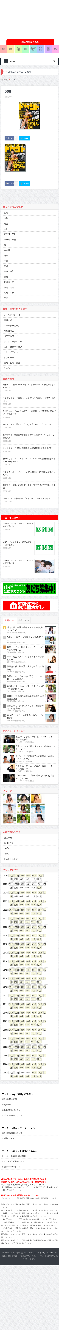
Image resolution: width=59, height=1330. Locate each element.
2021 (5, 918)
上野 (6, 228)
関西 (25, 49)
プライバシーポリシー (12, 1115)
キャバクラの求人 (12, 325)
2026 (5, 875)
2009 (5, 1021)
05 (33, 875)
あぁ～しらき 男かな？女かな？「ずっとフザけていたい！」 (29, 424)
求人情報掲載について (12, 1133)
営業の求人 (9, 330)
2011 (5, 1004)
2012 (5, 995)
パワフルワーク (11, 336)
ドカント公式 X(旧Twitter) (14, 1155)
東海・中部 (9, 271)
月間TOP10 (10, 620)
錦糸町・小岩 (10, 239)
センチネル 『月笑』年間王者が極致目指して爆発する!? (27, 448)
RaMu (6, 853)
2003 (5, 1072)
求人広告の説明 (10, 1099)
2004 (5, 1064)
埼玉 (6, 255)
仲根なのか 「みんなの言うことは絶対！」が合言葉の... (24, 678)
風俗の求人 (9, 320)
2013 (5, 987)
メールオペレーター (13, 314)
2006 (5, 1047)
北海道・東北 (10, 282)
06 (39, 875)
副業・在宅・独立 (12, 362)
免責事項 (7, 1104)
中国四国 (40, 49)
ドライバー (9, 357)
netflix (7, 848)
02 (16, 875)
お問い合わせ (9, 1138)
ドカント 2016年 (11, 858)
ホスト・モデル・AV (13, 341)
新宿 (6, 213)
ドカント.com (46, 1252)
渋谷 (6, 218)
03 (22, 875)
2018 (5, 944)
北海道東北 (33, 49)
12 (38, 887)
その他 (7, 368)
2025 (5, 884)
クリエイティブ (11, 352)
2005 (5, 1055)
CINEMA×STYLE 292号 (19, 72)
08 (15, 904)
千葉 (6, 260)
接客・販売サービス (13, 346)
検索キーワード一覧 (11, 1166)
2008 (5, 1029)
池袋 (6, 223)
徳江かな (8, 837)
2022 (5, 909)
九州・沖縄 (9, 292)
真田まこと (9, 843)
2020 (5, 927)
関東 (10, 49)
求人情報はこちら (30, 41)
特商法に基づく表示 (11, 1110)
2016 (5, 961)
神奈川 (7, 250)
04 (27, 875)
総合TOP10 (23, 620)
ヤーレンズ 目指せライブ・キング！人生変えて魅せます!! (28, 498)
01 (10, 875)
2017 (5, 952)
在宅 (6, 298)
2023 (5, 901)
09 (21, 904)
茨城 (6, 266)
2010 (5, 1012)
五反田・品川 (10, 234)
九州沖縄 (48, 49)
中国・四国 (9, 287)
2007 (5, 1038)
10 (26, 904)
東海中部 (18, 49)
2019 (5, 935)
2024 (5, 892)
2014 (5, 978)
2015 (5, 969)
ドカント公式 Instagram (13, 1161)
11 (32, 904)
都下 (6, 244)
